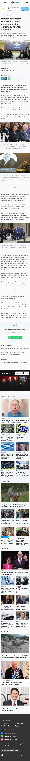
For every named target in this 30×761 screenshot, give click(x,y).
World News (24, 362)
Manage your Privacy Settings (10, 750)
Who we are (4, 744)
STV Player (4, 723)
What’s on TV (5, 726)
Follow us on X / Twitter (10, 730)
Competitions (19, 723)
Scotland (10, 15)
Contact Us (4, 745)
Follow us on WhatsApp (10, 736)
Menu (5, 2)
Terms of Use (12, 744)
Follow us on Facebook (10, 733)
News (3, 15)
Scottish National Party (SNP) (10, 362)
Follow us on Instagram (10, 739)
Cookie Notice (12, 745)
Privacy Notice (21, 744)
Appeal (17, 726)
